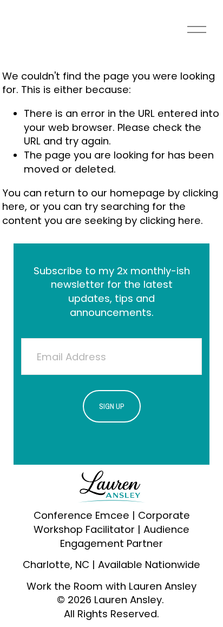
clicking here (170, 220)
